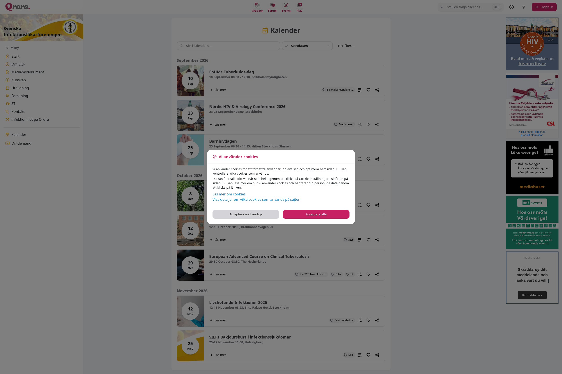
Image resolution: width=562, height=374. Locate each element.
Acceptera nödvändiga (246, 214)
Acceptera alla (316, 214)
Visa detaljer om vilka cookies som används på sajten (256, 199)
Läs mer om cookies (229, 194)
